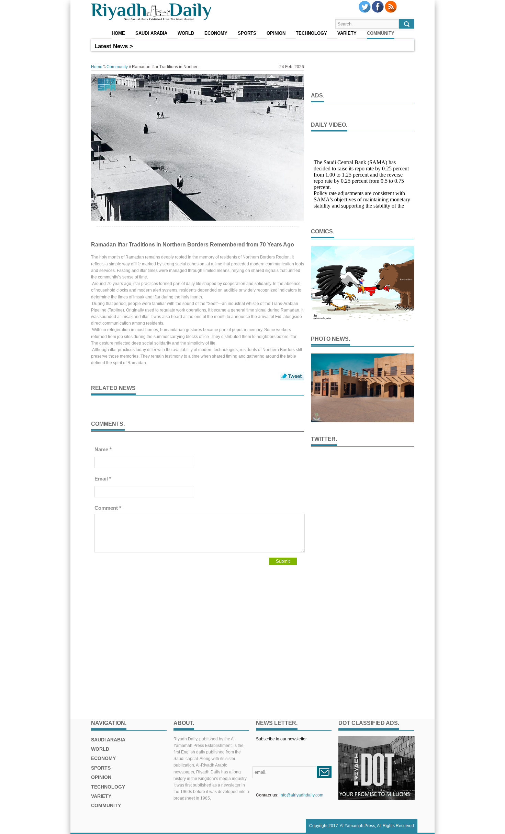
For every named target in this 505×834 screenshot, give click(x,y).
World (186, 33)
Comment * (107, 508)
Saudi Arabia (151, 33)
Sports (247, 33)
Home (118, 33)
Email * (102, 479)
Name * (103, 449)
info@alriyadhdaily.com (301, 795)
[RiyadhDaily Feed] (391, 11)
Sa (138, 46)
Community (380, 33)
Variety (347, 33)
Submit (283, 561)
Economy (215, 33)
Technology (311, 33)
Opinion (276, 33)
